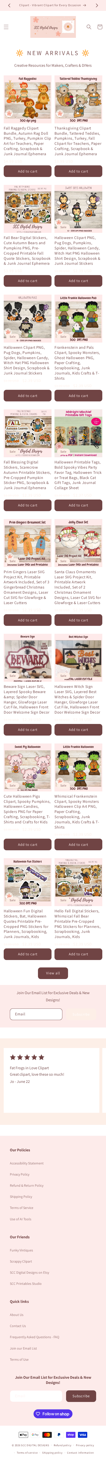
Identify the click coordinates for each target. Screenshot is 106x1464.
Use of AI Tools (20, 1219)
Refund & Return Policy (26, 1185)
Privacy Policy (19, 1174)
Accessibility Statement (27, 1163)
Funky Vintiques (21, 1250)
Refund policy (62, 1445)
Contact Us (18, 1326)
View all (53, 973)
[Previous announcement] (9, 5)
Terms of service (27, 1452)
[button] (6, 27)
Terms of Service (21, 1207)
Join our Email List (23, 1348)
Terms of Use (19, 1359)
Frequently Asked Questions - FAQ (34, 1337)
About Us (16, 1314)
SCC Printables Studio (26, 1283)
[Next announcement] (96, 5)
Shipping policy (52, 1452)
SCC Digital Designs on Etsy (29, 1272)
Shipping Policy (21, 1196)
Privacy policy (85, 1445)
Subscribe (81, 1014)
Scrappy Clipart (21, 1261)
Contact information (80, 1452)
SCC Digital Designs (35, 1445)
